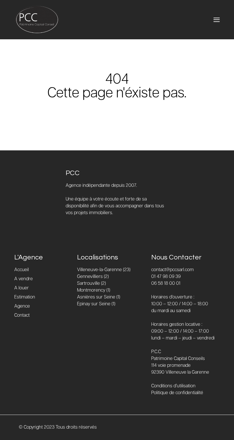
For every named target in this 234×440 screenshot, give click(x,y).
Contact (22, 315)
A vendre (23, 279)
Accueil (21, 269)
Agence (22, 306)
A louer (21, 288)
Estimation (24, 297)
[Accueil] (37, 20)
